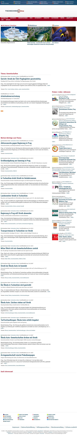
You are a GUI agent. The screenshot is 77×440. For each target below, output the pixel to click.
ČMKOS (15, 171)
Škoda (6, 277)
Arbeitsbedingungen (16, 106)
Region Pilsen (17, 3)
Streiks (16, 89)
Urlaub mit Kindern (66, 169)
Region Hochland (44, 3)
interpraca (50, 432)
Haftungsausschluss (43, 427)
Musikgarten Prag (64, 98)
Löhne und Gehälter (30, 330)
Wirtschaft (7, 421)
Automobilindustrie (24, 277)
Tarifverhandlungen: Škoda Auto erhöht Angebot (20, 320)
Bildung (66, 96)
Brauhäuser (60, 107)
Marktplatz (70, 18)
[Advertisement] (49, 9)
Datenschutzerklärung (28, 427)
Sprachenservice (68, 120)
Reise (31, 18)
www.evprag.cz (64, 156)
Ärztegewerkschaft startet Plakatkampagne (18, 355)
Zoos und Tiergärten (66, 222)
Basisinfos (13, 18)
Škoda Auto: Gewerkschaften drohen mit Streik (19, 337)
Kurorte (68, 170)
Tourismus (56, 25)
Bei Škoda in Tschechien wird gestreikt (16, 285)
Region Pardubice (70, 1)
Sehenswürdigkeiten (57, 169)
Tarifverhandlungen (24, 295)
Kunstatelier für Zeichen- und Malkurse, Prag (67, 200)
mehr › (5, 104)
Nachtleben (51, 418)
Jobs (2, 19)
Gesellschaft (62, 146)
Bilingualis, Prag (63, 135)
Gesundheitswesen (20, 365)
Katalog (8, 19)
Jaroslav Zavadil (20, 206)
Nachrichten (4, 18)
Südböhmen (30, 3)
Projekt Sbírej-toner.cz (65, 148)
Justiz (19, 89)
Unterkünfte (38, 18)
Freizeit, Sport (51, 414)
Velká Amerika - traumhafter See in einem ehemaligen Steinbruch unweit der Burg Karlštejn (40, 43)
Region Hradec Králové (58, 1)
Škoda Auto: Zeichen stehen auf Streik (16, 302)
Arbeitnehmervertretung (10, 96)
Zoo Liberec (55, 42)
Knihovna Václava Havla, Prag (67, 212)
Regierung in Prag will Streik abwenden (16, 213)
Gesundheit (36, 416)
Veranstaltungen (22, 18)
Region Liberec (44, 1)
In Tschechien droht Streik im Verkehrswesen (18, 178)
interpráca (30, 432)
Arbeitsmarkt (8, 106)
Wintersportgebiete (53, 419)
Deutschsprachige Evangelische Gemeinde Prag (67, 158)
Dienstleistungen (23, 414)
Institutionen (70, 183)
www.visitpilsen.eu (66, 181)
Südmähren (56, 3)
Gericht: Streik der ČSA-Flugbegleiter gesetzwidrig (21, 79)
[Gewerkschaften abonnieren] (1, 111)
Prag (3, 1)
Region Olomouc (70, 3)
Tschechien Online (15, 76)
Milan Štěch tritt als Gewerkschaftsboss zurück (19, 248)
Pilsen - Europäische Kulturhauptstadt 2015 (65, 187)
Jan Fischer (19, 223)
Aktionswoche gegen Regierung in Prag (16, 143)
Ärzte (6, 365)
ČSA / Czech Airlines (9, 89)
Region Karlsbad (5, 3)
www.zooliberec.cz (66, 220)
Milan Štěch (7, 258)
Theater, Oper (67, 235)
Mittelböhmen (18, 1)
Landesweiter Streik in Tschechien (14, 196)
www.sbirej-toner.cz (67, 144)
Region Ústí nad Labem (32, 1)
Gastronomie (54, 18)
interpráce (9, 432)
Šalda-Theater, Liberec (65, 237)
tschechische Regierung (27, 223)
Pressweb (42, 433)
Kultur (62, 18)
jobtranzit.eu (10, 433)
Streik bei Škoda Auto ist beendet (14, 266)
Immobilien (51, 416)
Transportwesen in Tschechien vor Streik (17, 231)
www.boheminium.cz (68, 167)
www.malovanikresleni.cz (58, 198)
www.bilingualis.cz (66, 132)
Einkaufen (46, 18)
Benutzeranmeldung (57, 427)
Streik (14, 206)
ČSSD (24, 258)
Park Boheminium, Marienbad (67, 172)
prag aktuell (40, 430)
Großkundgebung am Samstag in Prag (15, 161)
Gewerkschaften (25, 89)
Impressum (15, 427)
